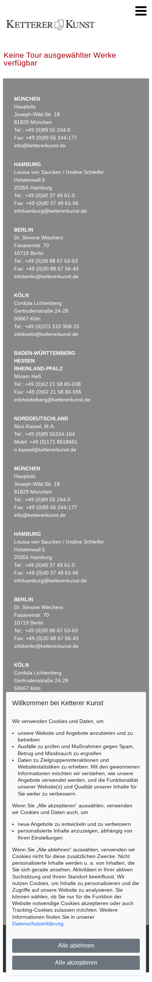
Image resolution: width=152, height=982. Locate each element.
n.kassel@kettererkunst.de (45, 450)
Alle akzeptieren (76, 962)
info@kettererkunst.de (40, 145)
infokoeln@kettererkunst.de (46, 334)
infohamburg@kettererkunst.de (50, 211)
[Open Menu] (141, 11)
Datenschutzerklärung (37, 923)
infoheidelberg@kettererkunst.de (52, 400)
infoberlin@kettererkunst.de (46, 276)
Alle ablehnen (76, 945)
